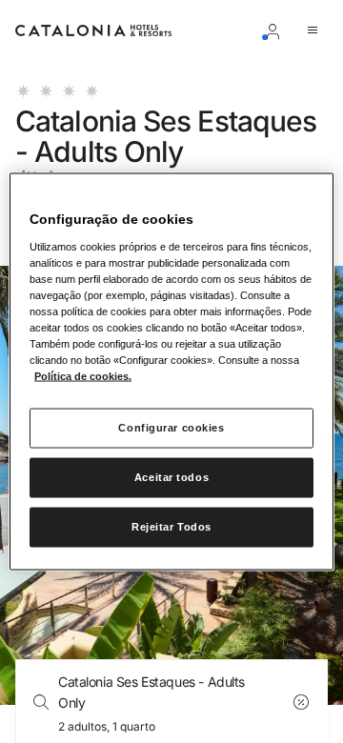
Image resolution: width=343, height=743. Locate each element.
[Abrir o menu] (316, 30)
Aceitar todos (171, 477)
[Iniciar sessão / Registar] (276, 30)
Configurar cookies (171, 427)
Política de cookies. (82, 376)
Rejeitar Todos (171, 526)
